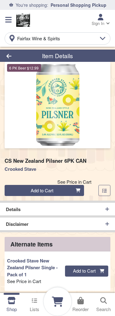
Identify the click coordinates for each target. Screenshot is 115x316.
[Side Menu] (8, 19)
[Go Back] (18, 56)
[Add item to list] (104, 190)
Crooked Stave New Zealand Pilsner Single (32, 267)
